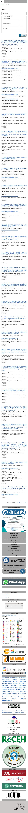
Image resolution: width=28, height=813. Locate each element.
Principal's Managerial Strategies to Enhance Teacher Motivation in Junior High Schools (14, 169)
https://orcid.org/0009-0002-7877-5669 (9, 494)
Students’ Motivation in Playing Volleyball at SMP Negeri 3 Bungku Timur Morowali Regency (14, 186)
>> (25, 502)
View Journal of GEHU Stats (9, 615)
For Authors (6, 594)
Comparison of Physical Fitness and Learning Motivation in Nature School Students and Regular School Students (14, 462)
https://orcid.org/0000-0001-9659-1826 (9, 468)
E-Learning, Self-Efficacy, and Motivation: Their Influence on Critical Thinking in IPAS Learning (14, 389)
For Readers (7, 596)
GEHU (3, 710)
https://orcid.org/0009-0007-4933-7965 (9, 94)
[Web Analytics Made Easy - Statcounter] (4, 617)
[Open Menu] (1, 1)
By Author (5, 28)
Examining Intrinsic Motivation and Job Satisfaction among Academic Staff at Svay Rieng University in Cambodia (14, 225)
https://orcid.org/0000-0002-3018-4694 (9, 196)
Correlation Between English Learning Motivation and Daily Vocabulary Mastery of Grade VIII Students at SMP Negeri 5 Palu (14, 238)
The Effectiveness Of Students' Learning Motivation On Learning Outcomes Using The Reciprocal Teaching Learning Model (14, 253)
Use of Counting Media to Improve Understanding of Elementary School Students (14, 487)
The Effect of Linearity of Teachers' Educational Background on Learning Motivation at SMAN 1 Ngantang (14, 114)
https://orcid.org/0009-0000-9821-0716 (9, 177)
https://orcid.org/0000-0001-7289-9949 (9, 99)
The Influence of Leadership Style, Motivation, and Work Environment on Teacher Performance (14, 317)
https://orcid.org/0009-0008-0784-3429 (9, 211)
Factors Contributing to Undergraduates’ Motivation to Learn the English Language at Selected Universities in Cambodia (14, 332)
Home (2, 4)
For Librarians (7, 597)
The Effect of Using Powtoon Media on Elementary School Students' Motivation (14, 158)
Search (23, 35)
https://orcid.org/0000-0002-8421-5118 (9, 68)
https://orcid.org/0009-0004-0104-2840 (9, 230)
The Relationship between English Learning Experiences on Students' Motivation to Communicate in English (14, 88)
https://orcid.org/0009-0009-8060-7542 (9, 338)
